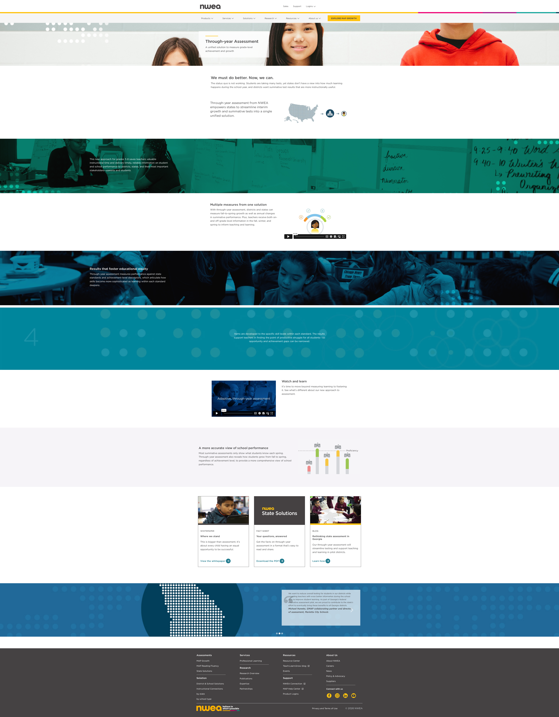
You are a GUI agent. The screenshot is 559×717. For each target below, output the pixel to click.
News (329, 671)
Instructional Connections (210, 688)
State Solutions (204, 671)
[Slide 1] (279, 633)
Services (226, 18)
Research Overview (249, 673)
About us (313, 18)
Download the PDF (267, 561)
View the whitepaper (212, 561)
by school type (204, 699)
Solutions (248, 18)
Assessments (204, 655)
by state (201, 694)
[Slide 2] (282, 633)
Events (286, 671)
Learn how (318, 561)
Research (269, 18)
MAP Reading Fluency (208, 666)
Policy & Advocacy (335, 676)
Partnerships (246, 688)
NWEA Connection (292, 683)
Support (297, 6)
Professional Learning (251, 661)
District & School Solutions (210, 683)
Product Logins (291, 694)
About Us (331, 655)
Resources (291, 18)
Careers (330, 666)
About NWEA (333, 661)
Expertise (244, 683)
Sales (285, 6)
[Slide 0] (277, 633)
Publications (246, 678)
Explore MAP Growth (344, 18)
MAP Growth (203, 661)
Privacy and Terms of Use (324, 708)
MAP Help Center (291, 688)
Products (205, 18)
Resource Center (291, 661)
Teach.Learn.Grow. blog (294, 666)
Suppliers (331, 681)
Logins (309, 6)
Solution (202, 678)
